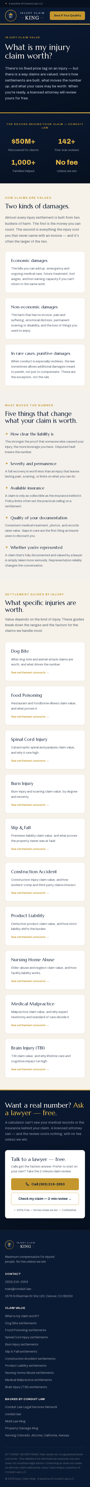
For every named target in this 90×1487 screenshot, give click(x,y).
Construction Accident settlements (30, 1358)
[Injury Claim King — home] (25, 15)
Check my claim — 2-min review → (45, 1198)
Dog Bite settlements (21, 1323)
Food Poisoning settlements (25, 1330)
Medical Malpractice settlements (28, 1380)
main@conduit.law (18, 1289)
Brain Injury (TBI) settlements (26, 1387)
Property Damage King (21, 1428)
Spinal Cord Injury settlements (26, 1337)
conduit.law (13, 1414)
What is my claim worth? (22, 1316)
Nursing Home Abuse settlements (29, 1372)
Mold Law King (15, 1421)
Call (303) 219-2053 (48, 1184)
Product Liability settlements (25, 1365)
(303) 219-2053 (16, 1281)
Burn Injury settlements (21, 1344)
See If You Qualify (67, 15)
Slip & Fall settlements (21, 1351)
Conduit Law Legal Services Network (31, 1407)
